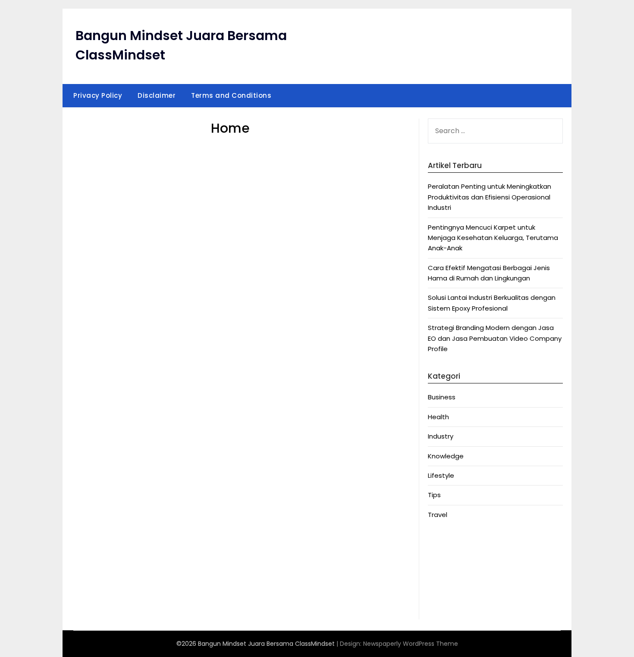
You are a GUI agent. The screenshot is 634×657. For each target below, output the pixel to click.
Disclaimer (157, 95)
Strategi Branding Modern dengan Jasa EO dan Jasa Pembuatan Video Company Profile (495, 338)
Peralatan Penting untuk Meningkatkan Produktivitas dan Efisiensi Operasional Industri (489, 197)
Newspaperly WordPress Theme (410, 643)
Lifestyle (441, 475)
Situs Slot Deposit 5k (460, 573)
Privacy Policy (97, 95)
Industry (440, 436)
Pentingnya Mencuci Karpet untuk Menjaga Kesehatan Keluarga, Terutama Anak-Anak (493, 238)
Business (441, 397)
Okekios (440, 605)
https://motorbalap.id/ (465, 594)
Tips (434, 494)
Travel (437, 514)
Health (438, 416)
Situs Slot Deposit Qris (463, 563)
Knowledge (446, 456)
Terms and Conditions (231, 95)
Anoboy (440, 542)
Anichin (439, 584)
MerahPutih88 (449, 552)
